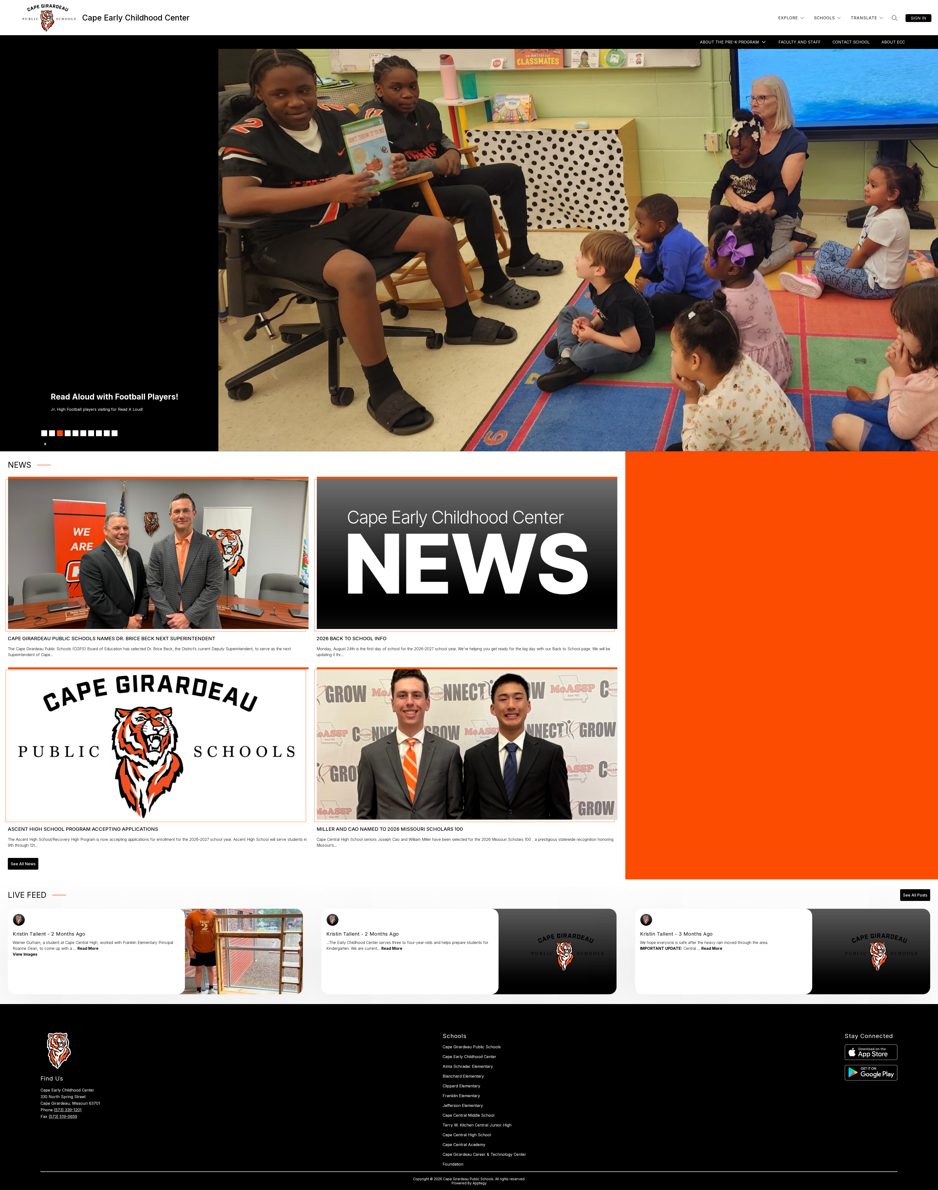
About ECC (893, 42)
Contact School (851, 42)
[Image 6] (83, 433)
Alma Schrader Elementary (468, 1066)
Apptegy (480, 1183)
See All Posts (915, 895)
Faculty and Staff (799, 42)
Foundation (453, 1164)
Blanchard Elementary (463, 1076)
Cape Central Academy (464, 1144)
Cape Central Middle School (468, 1115)
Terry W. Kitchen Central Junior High (477, 1125)
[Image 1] (44, 433)
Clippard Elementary (461, 1085)
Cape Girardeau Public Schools (472, 1046)
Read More (87, 948)
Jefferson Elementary (463, 1105)
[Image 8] (99, 433)
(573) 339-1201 (68, 1109)
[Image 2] (52, 433)
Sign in (918, 18)
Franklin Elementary (461, 1095)
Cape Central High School (467, 1134)
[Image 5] (75, 433)
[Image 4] (68, 433)
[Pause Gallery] (45, 444)
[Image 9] (107, 433)
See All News (23, 863)
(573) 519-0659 (63, 1116)
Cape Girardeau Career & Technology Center (484, 1154)
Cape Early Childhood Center (469, 1056)
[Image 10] (114, 433)
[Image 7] (91, 433)
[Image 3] (60, 433)
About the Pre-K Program (729, 42)
